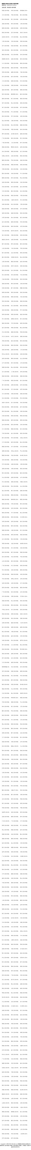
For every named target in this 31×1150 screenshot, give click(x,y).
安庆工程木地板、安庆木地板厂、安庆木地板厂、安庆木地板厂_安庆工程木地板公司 (6, 1019)
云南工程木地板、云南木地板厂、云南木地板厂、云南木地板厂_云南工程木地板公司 (6, 622)
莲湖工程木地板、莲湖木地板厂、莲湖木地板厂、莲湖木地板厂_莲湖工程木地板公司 (6, 675)
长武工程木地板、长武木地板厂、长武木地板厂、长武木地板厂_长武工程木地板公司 (15, 583)
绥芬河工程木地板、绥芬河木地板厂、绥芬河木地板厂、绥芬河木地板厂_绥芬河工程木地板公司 (15, 230)
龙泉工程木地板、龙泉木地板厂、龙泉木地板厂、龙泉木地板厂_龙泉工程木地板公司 (6, 182)
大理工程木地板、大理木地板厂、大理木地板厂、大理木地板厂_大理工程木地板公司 (24, 464)
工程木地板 (15, 1145)
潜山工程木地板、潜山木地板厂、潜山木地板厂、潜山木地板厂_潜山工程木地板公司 (24, 878)
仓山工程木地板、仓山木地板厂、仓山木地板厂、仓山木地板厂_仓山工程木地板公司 (24, 358)
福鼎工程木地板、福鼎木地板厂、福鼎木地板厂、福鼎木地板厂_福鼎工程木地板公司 (15, 72)
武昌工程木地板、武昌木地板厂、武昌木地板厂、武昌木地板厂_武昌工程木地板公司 (24, 292)
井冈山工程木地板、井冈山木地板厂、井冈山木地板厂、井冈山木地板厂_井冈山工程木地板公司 (15, 451)
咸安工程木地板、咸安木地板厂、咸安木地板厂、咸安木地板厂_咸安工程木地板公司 (15, 1080)
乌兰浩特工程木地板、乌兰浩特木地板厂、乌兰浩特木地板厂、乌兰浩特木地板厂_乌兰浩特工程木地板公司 (24, 517)
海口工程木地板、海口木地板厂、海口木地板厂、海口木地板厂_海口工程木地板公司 (6, 200)
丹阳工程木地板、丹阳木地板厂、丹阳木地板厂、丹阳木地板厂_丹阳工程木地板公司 (15, 279)
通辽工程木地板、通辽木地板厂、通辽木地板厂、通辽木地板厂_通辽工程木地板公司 (15, 191)
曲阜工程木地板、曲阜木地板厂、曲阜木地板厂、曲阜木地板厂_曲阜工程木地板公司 (6, 878)
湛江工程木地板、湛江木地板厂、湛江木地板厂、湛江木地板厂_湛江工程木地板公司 (15, 675)
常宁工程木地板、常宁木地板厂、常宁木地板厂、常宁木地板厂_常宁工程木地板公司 (15, 116)
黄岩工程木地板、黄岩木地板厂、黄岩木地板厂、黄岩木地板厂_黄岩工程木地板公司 (15, 966)
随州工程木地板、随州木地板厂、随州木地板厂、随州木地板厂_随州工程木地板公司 (24, 1050)
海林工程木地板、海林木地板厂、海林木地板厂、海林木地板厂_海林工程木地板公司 (15, 935)
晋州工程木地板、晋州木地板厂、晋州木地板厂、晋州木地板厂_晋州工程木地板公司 (15, 50)
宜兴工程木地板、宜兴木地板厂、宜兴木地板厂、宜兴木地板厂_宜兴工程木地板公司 (6, 222)
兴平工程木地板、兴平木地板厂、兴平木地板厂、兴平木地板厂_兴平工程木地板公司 (6, 873)
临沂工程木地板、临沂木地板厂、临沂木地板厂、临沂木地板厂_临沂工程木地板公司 (24, 521)
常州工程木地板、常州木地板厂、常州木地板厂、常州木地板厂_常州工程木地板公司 (15, 437)
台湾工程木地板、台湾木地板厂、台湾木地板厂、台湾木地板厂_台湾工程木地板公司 (24, 226)
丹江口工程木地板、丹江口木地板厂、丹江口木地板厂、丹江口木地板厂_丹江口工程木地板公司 (6, 336)
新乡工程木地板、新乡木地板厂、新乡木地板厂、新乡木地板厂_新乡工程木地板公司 (15, 362)
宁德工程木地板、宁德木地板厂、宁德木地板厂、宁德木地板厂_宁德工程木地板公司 (24, 195)
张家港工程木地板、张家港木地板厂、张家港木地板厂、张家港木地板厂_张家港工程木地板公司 (24, 543)
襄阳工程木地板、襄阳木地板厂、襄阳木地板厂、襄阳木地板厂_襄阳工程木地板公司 (24, 900)
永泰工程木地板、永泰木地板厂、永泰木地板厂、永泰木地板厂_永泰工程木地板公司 (6, 204)
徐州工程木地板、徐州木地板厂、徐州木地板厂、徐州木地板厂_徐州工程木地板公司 (15, 592)
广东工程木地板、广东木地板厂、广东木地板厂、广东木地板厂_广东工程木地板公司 (6, 138)
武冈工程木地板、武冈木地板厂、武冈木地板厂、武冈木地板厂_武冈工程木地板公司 (24, 609)
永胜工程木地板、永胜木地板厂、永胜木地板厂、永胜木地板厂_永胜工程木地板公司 (24, 940)
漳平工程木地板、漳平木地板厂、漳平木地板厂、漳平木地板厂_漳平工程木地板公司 (6, 671)
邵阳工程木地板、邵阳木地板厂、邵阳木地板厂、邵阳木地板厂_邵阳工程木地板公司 (24, 570)
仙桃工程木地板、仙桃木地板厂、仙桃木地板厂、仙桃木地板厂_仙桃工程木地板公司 (15, 59)
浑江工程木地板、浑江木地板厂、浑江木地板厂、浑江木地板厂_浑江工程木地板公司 (6, 979)
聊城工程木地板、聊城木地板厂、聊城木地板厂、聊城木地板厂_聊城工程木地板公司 (15, 429)
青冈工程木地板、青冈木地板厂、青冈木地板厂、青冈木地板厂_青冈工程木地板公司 (24, 367)
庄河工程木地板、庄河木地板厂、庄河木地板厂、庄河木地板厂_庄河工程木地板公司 (6, 1050)
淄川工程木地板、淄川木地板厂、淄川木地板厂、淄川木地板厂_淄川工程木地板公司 (6, 235)
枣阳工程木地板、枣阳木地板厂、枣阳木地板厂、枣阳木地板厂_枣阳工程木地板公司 (6, 759)
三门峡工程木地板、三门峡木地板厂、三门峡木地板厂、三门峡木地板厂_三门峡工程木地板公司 (15, 371)
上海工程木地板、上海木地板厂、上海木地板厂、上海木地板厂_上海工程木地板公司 (6, 900)
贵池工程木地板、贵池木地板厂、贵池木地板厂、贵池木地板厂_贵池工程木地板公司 (24, 724)
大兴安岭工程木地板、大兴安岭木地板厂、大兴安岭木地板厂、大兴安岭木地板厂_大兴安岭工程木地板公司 (15, 1006)
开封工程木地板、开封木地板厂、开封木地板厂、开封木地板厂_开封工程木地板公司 (15, 1133)
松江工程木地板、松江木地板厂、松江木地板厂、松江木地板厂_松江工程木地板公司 (6, 940)
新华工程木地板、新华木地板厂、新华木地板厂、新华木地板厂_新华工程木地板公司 (6, 719)
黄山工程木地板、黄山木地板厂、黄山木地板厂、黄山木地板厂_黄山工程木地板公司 (6, 724)
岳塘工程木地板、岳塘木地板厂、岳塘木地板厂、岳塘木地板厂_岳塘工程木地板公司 (24, 873)
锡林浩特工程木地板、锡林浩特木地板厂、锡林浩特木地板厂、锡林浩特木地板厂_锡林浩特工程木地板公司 (15, 499)
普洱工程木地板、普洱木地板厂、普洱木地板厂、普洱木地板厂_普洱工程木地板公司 (6, 314)
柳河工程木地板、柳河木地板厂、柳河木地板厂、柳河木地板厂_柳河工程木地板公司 (24, 728)
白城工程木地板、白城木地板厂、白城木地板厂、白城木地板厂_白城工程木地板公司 (15, 464)
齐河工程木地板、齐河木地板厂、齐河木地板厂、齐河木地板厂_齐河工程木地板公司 (15, 323)
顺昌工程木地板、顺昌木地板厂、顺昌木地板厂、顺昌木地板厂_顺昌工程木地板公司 (6, 512)
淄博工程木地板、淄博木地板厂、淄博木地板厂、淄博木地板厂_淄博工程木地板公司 (6, 451)
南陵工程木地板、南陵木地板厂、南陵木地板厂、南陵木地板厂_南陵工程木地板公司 (6, 147)
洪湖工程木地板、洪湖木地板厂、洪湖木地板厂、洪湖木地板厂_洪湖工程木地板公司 (15, 1023)
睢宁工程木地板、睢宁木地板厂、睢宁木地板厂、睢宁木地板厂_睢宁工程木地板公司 (15, 732)
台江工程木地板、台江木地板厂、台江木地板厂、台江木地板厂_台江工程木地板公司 (6, 539)
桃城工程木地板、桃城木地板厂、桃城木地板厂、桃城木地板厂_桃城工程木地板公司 (15, 1089)
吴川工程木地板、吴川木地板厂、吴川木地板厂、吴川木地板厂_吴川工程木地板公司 (6, 777)
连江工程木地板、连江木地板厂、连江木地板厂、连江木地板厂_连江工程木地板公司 (24, 151)
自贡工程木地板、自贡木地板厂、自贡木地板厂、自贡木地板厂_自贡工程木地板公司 (6, 358)
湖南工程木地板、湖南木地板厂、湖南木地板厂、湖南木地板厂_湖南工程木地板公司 (6, 517)
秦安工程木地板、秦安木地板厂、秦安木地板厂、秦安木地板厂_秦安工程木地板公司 (15, 226)
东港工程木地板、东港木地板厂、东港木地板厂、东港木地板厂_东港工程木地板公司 (15, 393)
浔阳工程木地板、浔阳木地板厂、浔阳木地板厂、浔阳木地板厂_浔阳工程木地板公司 (6, 1036)
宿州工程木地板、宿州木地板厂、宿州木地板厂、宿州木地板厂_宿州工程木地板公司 (15, 755)
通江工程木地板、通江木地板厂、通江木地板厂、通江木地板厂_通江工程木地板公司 (24, 217)
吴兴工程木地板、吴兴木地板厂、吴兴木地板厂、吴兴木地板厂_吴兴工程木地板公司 (24, 429)
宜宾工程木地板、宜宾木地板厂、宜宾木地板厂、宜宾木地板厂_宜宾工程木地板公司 (24, 147)
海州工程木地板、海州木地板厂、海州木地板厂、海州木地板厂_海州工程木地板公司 (24, 1072)
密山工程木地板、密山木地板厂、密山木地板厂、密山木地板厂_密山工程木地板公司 (15, 411)
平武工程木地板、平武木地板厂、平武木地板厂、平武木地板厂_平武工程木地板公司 (6, 702)
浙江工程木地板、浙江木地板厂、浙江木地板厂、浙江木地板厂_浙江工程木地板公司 (6, 794)
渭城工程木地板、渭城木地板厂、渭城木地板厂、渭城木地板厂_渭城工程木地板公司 (15, 164)
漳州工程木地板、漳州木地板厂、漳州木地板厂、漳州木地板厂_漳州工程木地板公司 (6, 345)
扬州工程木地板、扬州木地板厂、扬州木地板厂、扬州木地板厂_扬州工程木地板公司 (15, 1116)
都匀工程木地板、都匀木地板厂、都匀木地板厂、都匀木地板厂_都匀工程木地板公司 (15, 680)
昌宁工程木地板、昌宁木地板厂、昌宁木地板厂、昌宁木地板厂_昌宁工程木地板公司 (24, 979)
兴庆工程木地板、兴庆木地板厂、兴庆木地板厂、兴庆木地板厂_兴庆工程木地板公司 (6, 230)
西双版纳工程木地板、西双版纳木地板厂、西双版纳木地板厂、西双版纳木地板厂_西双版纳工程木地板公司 (24, 10)
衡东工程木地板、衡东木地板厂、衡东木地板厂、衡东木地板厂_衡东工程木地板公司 (15, 525)
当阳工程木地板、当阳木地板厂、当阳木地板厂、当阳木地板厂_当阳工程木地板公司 (24, 116)
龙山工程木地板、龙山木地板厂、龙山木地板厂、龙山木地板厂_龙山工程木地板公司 (15, 843)
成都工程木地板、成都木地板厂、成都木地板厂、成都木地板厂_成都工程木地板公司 (6, 838)
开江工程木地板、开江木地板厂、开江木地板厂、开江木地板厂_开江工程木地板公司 (6, 481)
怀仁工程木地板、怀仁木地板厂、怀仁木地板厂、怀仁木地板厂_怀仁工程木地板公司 (24, 825)
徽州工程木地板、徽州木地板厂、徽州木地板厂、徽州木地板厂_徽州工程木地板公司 (24, 473)
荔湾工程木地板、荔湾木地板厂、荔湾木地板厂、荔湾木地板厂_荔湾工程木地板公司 (6, 587)
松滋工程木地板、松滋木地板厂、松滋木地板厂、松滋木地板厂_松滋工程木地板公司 (15, 45)
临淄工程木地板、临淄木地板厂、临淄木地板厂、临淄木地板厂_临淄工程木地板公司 (6, 208)
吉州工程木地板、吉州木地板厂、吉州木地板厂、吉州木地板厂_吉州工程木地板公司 (6, 680)
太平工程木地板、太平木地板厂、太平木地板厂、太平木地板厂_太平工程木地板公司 (24, 477)
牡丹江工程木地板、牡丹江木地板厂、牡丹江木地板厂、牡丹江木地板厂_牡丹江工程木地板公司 (15, 336)
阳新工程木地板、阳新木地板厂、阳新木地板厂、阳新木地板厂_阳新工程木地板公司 (15, 314)
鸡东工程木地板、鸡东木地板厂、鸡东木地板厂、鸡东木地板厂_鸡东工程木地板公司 (15, 737)
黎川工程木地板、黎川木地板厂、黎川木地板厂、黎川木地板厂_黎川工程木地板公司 (6, 953)
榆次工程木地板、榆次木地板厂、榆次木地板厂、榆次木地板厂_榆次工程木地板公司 (15, 76)
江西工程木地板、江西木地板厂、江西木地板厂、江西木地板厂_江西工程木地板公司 (6, 772)
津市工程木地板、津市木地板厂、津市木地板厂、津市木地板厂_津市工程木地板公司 (6, 1116)
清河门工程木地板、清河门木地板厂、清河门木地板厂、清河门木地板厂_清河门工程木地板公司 (15, 266)
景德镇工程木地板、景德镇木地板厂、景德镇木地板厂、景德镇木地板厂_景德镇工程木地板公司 (15, 1111)
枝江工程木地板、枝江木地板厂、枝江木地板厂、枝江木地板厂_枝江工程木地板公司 (24, 530)
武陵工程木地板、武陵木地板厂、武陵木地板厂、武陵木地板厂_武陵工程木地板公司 (15, 459)
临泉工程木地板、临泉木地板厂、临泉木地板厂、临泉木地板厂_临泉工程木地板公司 (6, 1072)
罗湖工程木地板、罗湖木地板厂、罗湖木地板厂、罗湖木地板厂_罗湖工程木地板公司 (24, 332)
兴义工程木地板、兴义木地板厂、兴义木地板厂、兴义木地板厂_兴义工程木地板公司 (6, 63)
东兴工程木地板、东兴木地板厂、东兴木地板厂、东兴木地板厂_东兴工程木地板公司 (15, 609)
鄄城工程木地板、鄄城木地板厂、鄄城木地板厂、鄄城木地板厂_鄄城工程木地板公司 (6, 446)
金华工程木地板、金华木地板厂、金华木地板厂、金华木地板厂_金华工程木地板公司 (24, 829)
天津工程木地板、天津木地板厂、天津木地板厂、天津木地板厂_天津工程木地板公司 (15, 41)
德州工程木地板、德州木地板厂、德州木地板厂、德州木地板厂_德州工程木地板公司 (15, 1014)
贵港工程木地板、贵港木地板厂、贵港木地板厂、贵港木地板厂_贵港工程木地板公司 (24, 41)
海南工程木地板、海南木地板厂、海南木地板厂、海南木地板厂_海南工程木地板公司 (15, 627)
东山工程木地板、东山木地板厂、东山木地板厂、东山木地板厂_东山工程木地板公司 (24, 239)
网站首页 (9, 7)
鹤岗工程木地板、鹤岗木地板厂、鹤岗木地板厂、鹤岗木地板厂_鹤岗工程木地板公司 (15, 768)
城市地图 (14, 7)
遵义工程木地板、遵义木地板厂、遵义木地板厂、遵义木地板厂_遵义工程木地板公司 (15, 794)
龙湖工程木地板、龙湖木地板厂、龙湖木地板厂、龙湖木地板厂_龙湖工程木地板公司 (6, 816)
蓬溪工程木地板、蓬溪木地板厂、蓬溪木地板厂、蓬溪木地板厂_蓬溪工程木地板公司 (24, 587)
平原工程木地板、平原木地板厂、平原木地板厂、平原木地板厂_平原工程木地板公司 (6, 1098)
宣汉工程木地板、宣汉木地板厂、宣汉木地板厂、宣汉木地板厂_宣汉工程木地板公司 (15, 32)
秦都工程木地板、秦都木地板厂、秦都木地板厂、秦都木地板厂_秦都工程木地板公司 (15, 873)
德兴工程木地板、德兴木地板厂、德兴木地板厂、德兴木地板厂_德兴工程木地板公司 (6, 473)
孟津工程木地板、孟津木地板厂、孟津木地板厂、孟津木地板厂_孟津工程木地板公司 (24, 904)
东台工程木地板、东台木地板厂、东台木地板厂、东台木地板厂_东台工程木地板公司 (15, 666)
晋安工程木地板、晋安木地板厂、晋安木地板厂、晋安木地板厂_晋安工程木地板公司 (6, 966)
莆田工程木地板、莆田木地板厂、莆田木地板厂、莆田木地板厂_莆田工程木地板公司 (24, 98)
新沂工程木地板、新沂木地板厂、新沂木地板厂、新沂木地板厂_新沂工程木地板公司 (24, 913)
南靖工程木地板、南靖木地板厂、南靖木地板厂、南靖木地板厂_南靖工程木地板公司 (6, 420)
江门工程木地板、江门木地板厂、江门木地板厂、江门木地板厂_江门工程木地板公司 (6, 737)
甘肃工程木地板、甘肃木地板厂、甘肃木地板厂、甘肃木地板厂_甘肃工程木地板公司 (6, 521)
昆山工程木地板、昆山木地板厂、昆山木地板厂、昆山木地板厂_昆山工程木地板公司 (24, 1120)
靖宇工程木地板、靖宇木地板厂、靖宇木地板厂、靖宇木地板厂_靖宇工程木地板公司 (15, 957)
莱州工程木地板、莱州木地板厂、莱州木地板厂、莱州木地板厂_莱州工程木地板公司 (24, 882)
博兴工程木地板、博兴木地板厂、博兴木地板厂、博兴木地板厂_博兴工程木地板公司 (24, 891)
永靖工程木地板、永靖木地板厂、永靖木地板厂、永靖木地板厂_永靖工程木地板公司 (24, 354)
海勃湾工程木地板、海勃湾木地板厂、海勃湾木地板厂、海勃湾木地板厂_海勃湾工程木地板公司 (24, 693)
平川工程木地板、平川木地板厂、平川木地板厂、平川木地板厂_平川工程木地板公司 (24, 173)
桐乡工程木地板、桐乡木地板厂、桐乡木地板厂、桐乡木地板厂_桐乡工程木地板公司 (15, 750)
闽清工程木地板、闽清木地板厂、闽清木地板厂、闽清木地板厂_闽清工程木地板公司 (24, 1023)
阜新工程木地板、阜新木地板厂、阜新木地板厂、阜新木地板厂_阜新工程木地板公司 (24, 266)
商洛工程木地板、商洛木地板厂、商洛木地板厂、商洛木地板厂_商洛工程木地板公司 (24, 120)
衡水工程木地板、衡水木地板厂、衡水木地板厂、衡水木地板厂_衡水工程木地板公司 (6, 195)
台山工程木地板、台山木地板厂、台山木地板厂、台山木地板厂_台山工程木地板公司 (24, 486)
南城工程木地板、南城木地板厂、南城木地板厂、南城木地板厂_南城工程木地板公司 (24, 1058)
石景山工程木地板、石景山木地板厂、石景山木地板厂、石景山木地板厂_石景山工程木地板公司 (6, 155)
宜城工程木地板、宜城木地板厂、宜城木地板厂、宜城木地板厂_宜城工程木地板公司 (15, 28)
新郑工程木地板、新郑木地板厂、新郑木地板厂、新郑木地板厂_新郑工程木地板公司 (24, 561)
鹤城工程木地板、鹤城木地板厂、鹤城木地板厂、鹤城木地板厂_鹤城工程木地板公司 (24, 838)
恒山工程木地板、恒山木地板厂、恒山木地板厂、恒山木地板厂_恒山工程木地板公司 (24, 270)
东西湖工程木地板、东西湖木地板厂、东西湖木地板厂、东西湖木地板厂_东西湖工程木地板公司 (15, 257)
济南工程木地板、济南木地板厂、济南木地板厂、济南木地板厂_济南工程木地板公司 (15, 997)
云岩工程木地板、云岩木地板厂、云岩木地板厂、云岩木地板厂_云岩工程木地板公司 (15, 155)
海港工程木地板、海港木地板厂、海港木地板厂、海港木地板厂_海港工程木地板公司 (24, 1032)
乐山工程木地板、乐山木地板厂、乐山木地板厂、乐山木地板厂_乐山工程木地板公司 (15, 688)
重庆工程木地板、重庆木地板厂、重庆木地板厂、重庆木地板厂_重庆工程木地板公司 (15, 728)
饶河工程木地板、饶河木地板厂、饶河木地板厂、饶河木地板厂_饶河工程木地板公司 (24, 1125)
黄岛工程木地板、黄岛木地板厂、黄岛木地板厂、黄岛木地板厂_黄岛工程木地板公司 (15, 605)
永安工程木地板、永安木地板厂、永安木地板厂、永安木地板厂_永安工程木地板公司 (24, 402)
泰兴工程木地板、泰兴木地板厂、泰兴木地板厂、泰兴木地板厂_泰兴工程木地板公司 (6, 627)
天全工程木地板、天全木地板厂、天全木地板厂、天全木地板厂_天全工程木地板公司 (24, 909)
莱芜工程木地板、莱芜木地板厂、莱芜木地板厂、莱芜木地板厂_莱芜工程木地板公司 (24, 252)
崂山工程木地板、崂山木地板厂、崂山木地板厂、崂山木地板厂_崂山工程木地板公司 (15, 103)
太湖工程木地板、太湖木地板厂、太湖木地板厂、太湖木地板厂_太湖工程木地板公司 (24, 283)
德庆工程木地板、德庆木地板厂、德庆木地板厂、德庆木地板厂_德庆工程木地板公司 (6, 270)
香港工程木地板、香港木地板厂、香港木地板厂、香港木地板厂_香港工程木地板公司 (6, 909)
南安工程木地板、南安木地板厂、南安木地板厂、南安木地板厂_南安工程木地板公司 (15, 1103)
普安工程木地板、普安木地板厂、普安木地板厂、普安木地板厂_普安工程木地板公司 (6, 552)
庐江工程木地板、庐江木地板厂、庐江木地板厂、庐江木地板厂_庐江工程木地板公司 (15, 111)
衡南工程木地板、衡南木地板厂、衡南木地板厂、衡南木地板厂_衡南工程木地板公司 (15, 816)
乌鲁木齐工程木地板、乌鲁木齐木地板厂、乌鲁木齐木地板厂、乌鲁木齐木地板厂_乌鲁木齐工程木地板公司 (15, 790)
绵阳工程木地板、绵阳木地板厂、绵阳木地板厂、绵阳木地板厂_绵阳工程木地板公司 (24, 415)
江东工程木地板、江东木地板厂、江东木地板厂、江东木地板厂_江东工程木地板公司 (6, 191)
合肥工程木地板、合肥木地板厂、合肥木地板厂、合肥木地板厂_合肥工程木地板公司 (6, 508)
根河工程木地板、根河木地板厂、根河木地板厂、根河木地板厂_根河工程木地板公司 (6, 1129)
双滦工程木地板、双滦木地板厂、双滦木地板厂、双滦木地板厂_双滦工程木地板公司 (24, 235)
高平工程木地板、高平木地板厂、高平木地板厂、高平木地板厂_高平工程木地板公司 (24, 107)
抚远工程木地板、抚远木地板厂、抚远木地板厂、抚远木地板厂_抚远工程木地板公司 (24, 768)
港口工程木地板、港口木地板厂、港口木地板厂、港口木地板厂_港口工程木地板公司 (15, 490)
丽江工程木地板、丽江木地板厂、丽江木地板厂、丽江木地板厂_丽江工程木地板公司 (6, 847)
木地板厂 (20, 1145)
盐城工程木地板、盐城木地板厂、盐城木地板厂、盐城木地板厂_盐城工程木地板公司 (6, 948)
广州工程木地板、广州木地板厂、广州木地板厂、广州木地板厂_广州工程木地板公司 (15, 821)
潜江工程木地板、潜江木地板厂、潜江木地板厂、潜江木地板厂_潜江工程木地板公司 (24, 138)
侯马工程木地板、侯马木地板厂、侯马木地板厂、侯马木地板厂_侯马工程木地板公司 (15, 186)
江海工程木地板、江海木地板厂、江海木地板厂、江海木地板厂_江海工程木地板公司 (24, 539)
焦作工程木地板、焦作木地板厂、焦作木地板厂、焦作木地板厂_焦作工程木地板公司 (15, 953)
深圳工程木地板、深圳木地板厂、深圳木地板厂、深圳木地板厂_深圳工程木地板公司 (24, 371)
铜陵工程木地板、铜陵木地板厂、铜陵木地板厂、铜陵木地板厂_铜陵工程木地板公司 (6, 1006)
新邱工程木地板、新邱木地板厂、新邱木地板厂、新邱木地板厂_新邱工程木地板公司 (15, 517)
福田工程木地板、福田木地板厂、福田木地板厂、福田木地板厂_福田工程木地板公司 (15, 622)
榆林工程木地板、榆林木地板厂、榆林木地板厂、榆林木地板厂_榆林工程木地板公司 (6, 67)
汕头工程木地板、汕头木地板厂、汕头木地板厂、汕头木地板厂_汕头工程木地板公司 (15, 869)
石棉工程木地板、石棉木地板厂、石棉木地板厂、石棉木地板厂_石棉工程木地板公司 (24, 411)
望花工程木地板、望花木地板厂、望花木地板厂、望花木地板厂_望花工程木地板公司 (15, 763)
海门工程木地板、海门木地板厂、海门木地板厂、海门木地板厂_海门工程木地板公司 (6, 107)
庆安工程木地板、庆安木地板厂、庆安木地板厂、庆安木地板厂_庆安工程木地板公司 (6, 534)
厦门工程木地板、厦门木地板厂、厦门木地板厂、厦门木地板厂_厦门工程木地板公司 (15, 288)
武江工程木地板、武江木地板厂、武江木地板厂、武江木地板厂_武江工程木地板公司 (24, 865)
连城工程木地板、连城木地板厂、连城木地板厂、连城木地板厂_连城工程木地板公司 (24, 160)
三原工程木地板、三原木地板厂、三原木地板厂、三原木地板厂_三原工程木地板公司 (6, 41)
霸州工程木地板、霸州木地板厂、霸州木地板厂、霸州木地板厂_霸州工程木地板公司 (6, 710)
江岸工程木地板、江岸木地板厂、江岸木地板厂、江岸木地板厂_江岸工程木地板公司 (24, 719)
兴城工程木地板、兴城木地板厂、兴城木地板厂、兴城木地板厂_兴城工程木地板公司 (15, 530)
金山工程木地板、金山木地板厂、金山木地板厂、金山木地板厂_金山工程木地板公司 (24, 1054)
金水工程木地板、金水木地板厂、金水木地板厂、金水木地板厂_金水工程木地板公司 (24, 186)
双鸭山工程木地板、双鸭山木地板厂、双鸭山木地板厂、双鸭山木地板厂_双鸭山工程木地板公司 (15, 578)
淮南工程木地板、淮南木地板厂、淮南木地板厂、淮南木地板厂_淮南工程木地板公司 (15, 481)
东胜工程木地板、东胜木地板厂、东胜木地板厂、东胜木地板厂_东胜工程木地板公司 (15, 587)
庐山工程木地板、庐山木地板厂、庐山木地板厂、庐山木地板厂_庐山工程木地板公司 (6, 957)
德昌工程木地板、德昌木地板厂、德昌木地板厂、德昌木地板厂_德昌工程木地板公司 (15, 195)
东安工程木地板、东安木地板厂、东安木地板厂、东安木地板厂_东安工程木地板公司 (6, 186)
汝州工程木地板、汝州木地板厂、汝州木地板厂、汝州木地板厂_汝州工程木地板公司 (6, 266)
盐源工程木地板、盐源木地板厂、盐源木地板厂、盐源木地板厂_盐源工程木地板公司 (15, 477)
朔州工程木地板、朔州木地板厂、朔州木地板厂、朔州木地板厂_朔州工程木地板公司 (15, 283)
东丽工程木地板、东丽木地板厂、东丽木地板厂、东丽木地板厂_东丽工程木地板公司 (15, 85)
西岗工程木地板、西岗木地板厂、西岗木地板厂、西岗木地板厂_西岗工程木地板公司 (15, 724)
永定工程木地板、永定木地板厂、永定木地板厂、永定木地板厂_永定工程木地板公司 (6, 984)
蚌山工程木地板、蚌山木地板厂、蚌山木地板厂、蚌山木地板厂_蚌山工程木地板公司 (15, 992)
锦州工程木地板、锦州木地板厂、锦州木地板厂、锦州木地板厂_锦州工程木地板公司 (24, 340)
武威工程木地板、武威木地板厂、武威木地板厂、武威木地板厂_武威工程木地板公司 (6, 741)
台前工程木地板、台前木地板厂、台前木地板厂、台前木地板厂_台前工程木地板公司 (6, 583)
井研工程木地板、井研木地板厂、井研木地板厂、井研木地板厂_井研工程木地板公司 (15, 10)
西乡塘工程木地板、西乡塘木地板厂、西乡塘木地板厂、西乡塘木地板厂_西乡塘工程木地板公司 (24, 684)
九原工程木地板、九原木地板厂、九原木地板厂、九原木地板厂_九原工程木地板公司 (6, 261)
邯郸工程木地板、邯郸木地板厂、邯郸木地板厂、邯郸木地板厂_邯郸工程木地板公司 (24, 966)
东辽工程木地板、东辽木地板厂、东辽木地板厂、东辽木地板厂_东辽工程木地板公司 (6, 398)
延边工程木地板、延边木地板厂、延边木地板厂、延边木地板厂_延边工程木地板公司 (6, 860)
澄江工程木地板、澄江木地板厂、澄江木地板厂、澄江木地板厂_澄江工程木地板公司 (24, 1010)
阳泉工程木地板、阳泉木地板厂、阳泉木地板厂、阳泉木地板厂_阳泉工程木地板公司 (6, 636)
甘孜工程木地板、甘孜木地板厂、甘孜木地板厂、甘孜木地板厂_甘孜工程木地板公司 (15, 1045)
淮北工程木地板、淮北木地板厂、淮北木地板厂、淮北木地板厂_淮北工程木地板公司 (6, 1014)
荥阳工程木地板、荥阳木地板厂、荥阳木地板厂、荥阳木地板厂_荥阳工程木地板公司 (6, 1107)
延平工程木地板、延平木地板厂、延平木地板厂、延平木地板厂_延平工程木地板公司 (6, 1120)
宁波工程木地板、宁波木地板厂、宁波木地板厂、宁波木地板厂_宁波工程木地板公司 (6, 882)
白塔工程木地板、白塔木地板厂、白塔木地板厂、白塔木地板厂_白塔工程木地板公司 (24, 19)
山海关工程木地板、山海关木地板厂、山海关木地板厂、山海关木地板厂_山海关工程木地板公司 (6, 1103)
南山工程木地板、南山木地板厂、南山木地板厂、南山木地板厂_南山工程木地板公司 (15, 865)
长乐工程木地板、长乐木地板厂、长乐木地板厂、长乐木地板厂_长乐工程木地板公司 (6, 728)
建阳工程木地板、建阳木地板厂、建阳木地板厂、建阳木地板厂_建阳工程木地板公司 (6, 160)
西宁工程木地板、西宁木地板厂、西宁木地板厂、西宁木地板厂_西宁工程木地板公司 (24, 142)
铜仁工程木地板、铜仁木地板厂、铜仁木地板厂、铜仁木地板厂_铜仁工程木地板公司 (15, 19)
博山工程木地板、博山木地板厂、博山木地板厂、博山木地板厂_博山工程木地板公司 (15, 984)
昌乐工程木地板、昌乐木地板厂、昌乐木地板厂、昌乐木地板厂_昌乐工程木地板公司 (6, 697)
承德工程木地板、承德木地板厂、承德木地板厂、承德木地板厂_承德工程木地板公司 (15, 614)
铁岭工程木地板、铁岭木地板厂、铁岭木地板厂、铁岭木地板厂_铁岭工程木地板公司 (24, 688)
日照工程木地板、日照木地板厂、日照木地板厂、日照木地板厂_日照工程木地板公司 (6, 296)
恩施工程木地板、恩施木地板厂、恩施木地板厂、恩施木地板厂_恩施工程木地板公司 (15, 702)
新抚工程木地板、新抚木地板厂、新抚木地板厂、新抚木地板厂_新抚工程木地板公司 (6, 32)
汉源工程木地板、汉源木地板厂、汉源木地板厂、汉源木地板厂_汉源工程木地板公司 (24, 851)
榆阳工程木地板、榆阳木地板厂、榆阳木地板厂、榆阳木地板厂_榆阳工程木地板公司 (15, 222)
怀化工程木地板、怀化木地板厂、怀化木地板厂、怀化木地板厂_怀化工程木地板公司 (15, 710)
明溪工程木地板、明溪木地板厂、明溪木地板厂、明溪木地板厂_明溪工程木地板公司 (24, 1080)
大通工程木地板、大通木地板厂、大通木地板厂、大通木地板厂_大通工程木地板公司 (24, 1019)
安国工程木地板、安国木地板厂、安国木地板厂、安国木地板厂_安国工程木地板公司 (24, 393)
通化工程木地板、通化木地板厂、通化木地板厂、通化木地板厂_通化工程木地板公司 (24, 653)
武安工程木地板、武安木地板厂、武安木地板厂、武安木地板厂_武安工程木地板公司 (6, 649)
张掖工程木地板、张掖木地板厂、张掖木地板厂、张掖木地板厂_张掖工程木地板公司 (6, 970)
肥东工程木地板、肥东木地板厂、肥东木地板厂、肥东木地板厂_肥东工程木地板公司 (6, 173)
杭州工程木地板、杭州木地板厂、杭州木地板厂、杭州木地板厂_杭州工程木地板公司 (6, 746)
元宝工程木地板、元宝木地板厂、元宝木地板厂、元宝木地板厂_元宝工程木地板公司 (15, 543)
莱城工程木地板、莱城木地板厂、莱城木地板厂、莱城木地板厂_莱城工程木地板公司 (24, 301)
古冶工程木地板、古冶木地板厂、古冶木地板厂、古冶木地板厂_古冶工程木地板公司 (15, 1001)
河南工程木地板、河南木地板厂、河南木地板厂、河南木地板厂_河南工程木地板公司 (15, 596)
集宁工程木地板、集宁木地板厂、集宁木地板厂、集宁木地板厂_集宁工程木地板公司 (6, 244)
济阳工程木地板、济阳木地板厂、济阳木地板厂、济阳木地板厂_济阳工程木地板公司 (6, 340)
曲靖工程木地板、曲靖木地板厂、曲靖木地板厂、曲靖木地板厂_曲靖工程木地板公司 (24, 133)
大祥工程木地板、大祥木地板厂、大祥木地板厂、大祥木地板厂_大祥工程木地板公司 (24, 843)
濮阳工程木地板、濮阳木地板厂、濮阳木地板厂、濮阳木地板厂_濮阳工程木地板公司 (15, 838)
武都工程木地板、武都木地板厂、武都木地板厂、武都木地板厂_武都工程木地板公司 (6, 834)
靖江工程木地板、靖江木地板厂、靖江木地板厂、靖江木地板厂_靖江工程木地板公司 (6, 913)
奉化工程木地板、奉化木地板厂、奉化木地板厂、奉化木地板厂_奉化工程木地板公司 (15, 618)
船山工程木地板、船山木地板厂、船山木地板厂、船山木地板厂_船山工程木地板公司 (6, 926)
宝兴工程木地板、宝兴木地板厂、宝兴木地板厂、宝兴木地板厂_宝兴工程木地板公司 (6, 327)
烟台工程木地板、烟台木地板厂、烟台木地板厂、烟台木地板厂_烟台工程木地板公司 (24, 759)
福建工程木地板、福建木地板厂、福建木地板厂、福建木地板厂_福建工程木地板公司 (6, 1063)
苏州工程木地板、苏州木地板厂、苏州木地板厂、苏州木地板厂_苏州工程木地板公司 (24, 398)
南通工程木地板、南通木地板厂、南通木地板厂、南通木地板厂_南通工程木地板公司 (6, 367)
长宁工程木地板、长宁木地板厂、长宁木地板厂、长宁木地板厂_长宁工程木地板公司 (24, 583)
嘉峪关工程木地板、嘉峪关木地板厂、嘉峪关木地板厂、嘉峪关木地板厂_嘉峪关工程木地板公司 (6, 1094)
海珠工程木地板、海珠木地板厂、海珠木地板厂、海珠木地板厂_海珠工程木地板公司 (24, 710)
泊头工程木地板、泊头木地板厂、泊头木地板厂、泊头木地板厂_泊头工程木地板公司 (15, 658)
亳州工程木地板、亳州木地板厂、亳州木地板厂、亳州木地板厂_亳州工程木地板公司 (15, 777)
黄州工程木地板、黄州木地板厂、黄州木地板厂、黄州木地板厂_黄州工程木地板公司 (24, 503)
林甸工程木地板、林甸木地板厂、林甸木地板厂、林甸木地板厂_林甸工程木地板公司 (6, 614)
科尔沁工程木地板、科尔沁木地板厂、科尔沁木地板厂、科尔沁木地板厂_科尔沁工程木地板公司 (6, 1054)
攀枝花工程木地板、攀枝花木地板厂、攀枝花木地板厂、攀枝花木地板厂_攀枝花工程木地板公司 (15, 147)
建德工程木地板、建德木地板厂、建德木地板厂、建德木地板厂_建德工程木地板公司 (6, 904)
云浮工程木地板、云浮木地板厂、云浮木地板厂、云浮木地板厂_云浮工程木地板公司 (24, 741)
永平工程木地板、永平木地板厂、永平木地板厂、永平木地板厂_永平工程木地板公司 (24, 208)
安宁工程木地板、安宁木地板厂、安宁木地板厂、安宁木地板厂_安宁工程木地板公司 (6, 45)
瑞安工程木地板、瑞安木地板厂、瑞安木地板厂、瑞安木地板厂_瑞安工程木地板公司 (15, 345)
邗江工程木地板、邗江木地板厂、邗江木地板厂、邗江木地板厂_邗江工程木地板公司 (6, 570)
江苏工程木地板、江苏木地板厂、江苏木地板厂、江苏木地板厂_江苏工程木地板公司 (24, 706)
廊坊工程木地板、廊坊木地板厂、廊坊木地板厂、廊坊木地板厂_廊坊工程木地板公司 (15, 1107)
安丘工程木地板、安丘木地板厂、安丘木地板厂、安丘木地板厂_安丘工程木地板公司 (24, 191)
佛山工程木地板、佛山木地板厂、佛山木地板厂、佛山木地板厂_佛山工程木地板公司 (6, 1028)
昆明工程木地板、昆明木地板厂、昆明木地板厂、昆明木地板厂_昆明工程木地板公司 (24, 1041)
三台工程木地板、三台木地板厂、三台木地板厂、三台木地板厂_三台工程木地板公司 (15, 142)
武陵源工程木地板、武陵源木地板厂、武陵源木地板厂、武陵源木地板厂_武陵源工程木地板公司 (6, 59)
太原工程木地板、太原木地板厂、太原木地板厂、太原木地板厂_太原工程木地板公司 (24, 1103)
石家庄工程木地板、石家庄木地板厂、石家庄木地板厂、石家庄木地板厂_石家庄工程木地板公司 (6, 1067)
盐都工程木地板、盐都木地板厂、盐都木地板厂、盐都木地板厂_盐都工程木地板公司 (24, 490)
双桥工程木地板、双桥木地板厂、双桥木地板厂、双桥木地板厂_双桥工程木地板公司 (6, 755)
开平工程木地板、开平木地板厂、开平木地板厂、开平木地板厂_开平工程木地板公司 (6, 464)
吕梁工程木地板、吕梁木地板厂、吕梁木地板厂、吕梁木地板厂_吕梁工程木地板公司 (15, 878)
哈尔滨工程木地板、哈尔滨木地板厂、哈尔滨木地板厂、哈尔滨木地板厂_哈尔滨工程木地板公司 (6, 997)
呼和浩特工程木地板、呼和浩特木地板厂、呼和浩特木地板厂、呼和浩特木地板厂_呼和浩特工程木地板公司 (15, 697)
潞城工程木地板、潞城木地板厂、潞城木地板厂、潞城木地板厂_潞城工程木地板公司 (15, 332)
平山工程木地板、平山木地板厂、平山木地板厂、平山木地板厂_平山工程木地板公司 (24, 702)
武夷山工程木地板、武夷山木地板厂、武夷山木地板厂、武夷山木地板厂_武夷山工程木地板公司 (24, 931)
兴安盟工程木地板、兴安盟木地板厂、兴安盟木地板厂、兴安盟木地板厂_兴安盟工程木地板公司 (24, 856)
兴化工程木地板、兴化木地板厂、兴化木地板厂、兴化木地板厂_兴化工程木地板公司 (6, 693)
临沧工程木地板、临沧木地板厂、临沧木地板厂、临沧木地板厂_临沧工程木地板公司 (24, 525)
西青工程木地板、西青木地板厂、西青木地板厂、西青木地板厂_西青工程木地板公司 (15, 407)
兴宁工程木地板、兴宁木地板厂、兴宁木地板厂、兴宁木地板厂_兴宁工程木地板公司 (24, 821)
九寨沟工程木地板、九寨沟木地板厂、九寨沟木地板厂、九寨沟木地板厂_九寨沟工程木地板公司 (15, 940)
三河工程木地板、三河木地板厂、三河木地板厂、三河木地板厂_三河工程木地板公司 (24, 349)
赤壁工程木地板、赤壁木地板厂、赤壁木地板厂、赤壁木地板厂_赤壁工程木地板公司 (6, 785)
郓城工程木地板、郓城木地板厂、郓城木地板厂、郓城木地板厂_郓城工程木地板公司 (24, 552)
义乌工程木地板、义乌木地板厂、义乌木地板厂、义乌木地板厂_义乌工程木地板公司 (6, 81)
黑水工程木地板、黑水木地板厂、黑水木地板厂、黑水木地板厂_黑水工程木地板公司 (15, 217)
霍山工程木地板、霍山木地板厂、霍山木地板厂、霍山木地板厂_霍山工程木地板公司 (24, 834)
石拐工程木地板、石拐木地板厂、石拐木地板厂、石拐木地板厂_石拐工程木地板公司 (15, 860)
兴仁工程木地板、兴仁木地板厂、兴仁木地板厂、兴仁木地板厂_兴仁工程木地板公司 (6, 429)
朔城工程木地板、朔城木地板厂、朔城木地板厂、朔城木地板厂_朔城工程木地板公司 (6, 1023)
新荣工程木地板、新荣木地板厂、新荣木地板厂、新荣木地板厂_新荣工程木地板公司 (15, 415)
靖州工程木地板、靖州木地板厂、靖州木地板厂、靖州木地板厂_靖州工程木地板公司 (24, 59)
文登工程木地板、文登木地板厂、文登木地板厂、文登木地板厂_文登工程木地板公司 (6, 305)
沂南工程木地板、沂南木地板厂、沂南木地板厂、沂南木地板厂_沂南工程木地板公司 (15, 468)
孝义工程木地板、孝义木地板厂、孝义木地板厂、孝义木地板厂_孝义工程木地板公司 (6, 318)
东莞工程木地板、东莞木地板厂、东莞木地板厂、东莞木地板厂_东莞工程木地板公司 (6, 288)
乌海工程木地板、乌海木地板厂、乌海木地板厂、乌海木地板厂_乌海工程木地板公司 (24, 76)
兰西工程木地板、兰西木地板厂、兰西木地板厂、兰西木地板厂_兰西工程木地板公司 (15, 1076)
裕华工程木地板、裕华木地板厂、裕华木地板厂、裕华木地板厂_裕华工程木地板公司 (15, 970)
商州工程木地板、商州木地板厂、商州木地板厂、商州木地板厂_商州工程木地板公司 (15, 913)
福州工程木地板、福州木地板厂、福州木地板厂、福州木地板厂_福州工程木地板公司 (24, 658)
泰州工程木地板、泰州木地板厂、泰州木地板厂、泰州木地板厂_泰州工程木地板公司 (15, 561)
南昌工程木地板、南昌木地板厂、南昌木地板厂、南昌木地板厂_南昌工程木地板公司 (6, 887)
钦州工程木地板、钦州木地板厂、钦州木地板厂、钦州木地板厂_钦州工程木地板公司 (6, 1041)
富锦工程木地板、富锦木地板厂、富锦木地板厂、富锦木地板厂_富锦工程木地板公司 (24, 671)
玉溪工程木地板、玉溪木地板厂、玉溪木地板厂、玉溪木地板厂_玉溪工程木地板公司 (24, 547)
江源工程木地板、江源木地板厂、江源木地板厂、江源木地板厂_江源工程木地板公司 (24, 23)
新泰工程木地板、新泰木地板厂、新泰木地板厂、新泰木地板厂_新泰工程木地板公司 (6, 1133)
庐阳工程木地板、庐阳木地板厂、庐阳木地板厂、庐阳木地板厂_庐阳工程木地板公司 (24, 785)
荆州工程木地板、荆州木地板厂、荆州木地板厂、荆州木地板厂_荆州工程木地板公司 (15, 23)
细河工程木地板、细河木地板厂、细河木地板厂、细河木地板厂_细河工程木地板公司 (6, 684)
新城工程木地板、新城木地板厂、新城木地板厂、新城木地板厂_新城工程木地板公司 (15, 807)
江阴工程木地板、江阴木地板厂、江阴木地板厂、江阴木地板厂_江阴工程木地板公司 (24, 781)
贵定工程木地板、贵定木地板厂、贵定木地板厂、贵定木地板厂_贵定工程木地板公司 (6, 301)
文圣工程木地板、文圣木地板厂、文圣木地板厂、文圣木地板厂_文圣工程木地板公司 (6, 781)
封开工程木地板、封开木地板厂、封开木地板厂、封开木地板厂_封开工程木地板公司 (24, 385)
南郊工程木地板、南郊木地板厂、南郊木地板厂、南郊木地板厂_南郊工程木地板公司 (15, 208)
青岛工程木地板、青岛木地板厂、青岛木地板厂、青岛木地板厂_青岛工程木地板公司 (6, 111)
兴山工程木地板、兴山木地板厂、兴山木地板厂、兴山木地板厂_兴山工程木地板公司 (6, 1001)
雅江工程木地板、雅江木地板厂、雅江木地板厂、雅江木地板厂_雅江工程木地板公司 (24, 14)
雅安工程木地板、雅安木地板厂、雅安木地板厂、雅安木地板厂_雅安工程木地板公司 (15, 1041)
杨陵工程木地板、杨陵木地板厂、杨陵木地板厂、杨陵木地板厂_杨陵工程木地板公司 (6, 499)
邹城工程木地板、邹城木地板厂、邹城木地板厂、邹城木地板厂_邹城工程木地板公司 (6, 865)
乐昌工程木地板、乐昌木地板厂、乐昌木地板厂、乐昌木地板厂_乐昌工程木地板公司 (24, 182)
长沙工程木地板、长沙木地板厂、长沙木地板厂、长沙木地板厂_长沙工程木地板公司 (6, 1076)
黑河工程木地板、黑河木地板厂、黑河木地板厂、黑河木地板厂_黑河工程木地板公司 (6, 975)
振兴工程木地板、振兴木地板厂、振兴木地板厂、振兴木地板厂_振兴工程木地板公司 (6, 437)
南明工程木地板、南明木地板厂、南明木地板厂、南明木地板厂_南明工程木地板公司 (24, 420)
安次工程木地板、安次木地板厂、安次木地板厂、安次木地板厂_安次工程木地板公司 (24, 666)
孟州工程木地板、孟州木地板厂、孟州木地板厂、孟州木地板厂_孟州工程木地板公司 (6, 424)
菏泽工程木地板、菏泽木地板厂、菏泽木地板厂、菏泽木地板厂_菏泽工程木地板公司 (24, 790)
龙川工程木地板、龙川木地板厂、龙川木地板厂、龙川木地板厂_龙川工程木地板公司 (24, 1001)
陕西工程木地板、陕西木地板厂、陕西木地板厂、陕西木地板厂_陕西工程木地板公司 (6, 503)
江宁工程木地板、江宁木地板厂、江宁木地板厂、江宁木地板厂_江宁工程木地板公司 (6, 442)
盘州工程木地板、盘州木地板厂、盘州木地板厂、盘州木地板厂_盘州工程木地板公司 (24, 1063)
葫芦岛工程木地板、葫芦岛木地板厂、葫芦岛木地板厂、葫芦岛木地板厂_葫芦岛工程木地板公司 (24, 640)
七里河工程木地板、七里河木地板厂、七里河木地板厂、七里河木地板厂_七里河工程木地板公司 (15, 200)
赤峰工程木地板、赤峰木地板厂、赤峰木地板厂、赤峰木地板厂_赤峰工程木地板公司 (6, 732)
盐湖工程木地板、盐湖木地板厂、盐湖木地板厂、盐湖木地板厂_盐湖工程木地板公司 (15, 349)
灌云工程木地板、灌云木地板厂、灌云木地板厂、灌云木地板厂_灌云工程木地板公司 (15, 1125)
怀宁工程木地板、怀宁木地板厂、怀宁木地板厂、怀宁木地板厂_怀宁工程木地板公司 (24, 310)
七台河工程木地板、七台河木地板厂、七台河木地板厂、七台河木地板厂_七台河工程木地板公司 (24, 622)
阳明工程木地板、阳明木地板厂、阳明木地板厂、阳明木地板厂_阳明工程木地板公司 (6, 292)
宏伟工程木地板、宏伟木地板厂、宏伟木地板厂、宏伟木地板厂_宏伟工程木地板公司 (15, 521)
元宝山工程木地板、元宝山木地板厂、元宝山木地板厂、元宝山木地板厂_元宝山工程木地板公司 (15, 1067)
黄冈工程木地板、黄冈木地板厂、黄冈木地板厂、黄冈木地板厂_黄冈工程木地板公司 (24, 847)
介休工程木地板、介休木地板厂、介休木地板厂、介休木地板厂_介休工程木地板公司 (15, 248)
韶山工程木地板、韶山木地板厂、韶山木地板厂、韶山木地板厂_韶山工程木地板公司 (24, 442)
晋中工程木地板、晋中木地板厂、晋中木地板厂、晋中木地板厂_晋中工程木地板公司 (24, 605)
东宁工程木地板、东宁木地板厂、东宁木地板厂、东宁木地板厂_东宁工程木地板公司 (15, 446)
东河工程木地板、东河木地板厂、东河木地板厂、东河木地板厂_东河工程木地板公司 (24, 446)
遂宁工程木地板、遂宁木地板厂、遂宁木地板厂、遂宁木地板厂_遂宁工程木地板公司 (24, 962)
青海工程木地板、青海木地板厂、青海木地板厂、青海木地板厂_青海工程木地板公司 (24, 944)
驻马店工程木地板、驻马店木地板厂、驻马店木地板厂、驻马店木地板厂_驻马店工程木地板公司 (15, 918)
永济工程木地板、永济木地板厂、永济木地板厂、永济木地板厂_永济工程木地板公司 (24, 50)
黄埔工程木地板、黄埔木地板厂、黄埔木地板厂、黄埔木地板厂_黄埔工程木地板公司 (6, 1111)
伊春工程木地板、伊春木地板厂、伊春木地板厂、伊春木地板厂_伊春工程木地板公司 (15, 327)
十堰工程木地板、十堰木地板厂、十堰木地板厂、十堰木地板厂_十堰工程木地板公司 (24, 495)
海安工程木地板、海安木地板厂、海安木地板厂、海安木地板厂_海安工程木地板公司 (15, 825)
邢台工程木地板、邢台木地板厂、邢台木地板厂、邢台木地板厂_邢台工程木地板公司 (24, 1076)
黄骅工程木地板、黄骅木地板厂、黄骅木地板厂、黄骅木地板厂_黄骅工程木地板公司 (15, 358)
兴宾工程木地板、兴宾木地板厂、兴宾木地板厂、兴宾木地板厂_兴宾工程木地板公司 (6, 217)
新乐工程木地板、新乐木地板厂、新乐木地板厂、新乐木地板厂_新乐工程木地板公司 (15, 785)
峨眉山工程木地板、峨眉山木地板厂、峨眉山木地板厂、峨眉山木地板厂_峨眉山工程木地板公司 (15, 746)
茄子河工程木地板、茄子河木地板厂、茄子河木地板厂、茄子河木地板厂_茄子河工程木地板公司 (15, 979)
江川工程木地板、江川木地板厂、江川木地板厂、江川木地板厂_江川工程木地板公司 (6, 1125)
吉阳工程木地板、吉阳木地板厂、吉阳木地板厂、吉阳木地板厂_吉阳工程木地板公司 (6, 226)
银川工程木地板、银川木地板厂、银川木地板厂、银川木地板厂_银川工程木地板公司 (6, 252)
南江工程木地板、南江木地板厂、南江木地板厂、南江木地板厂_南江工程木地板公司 (6, 803)
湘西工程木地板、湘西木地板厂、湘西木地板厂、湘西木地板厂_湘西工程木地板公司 (24, 89)
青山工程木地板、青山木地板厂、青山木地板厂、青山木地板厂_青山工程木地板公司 (6, 829)
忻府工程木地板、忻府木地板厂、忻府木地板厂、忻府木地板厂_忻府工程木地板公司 (15, 107)
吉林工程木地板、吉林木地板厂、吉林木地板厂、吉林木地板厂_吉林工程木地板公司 (15, 812)
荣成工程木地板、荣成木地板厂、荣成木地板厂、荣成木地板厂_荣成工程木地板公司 (24, 534)
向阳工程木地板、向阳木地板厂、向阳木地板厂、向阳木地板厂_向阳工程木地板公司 (15, 684)
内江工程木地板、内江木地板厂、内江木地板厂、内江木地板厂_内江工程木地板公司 (15, 565)
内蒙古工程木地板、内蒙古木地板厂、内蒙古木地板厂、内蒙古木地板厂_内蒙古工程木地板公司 (24, 481)
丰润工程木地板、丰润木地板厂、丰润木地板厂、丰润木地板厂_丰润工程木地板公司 (15, 1063)
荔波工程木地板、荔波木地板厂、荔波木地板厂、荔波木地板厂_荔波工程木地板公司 (6, 376)
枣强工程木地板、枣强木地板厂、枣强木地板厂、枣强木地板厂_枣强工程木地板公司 (6, 992)
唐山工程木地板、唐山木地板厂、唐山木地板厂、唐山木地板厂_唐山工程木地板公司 (24, 644)
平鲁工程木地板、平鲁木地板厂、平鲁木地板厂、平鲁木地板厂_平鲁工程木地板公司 (24, 807)
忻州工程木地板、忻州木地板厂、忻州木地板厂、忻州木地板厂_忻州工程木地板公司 (24, 81)
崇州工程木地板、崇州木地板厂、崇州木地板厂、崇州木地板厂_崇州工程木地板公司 (15, 274)
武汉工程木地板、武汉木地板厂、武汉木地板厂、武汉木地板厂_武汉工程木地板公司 (6, 556)
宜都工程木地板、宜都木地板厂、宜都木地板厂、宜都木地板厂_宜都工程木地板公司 (24, 984)
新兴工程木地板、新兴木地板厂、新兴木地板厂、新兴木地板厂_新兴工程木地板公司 (6, 962)
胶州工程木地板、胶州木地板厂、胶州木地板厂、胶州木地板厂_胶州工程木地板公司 (6, 19)
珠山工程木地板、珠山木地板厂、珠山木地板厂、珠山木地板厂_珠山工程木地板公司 (15, 693)
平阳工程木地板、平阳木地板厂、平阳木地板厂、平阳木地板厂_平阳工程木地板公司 (24, 248)
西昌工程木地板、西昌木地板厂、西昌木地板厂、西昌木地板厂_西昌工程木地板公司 (24, 997)
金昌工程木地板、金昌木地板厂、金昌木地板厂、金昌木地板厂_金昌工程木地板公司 (6, 89)
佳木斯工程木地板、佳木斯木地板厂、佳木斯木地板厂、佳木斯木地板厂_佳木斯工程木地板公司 (24, 455)
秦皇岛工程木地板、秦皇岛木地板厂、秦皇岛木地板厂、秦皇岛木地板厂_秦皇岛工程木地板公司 (6, 239)
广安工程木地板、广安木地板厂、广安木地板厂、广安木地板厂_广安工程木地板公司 (6, 565)
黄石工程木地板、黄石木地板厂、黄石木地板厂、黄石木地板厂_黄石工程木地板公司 (24, 970)
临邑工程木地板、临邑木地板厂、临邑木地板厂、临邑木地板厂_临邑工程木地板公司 (24, 314)
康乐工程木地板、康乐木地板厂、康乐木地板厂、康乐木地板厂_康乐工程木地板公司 (6, 1085)
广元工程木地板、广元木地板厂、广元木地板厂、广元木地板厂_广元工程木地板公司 (6, 1058)
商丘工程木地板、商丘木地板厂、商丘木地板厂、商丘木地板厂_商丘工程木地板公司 (15, 204)
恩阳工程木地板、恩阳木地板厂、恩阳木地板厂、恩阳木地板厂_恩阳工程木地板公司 (24, 103)
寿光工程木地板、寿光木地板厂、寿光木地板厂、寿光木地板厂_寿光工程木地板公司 (15, 649)
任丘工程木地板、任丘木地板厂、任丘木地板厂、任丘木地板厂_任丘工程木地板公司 (15, 54)
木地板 (10, 1145)
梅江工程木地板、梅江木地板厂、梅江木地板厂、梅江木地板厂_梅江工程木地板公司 (6, 389)
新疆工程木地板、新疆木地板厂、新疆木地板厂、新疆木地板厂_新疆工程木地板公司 (15, 847)
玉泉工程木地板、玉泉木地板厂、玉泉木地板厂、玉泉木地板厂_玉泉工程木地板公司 (15, 570)
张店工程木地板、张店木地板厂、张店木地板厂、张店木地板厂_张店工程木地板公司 (15, 887)
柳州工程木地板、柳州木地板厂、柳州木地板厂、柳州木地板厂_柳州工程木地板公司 (15, 895)
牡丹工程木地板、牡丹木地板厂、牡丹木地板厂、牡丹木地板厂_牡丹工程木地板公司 (15, 803)
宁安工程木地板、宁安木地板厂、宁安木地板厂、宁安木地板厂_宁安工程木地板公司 (6, 433)
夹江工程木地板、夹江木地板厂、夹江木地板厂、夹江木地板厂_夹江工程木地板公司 (6, 274)
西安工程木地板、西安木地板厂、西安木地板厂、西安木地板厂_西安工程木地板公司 (6, 547)
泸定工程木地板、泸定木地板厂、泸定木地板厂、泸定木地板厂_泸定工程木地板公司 (24, 296)
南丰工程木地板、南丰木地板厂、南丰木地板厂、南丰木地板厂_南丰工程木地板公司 (6, 94)
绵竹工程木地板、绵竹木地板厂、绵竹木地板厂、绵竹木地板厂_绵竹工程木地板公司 (15, 244)
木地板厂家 (25, 1145)
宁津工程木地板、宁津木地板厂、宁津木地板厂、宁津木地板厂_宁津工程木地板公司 (6, 129)
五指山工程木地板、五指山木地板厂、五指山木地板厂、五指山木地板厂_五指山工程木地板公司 (24, 437)
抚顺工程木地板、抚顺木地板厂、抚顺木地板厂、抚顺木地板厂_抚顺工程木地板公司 (15, 81)
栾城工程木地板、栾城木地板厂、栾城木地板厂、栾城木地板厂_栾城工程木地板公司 (6, 600)
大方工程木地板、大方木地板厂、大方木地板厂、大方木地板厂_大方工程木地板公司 (6, 14)
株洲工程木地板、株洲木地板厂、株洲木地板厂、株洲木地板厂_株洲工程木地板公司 (6, 1080)
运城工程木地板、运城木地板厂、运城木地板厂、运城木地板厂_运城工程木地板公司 (6, 1010)
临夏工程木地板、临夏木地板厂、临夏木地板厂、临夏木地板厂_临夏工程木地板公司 (24, 1094)
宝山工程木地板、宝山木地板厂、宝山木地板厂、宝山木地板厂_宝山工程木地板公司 (6, 490)
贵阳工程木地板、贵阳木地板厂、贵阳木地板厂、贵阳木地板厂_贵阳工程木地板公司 (24, 715)
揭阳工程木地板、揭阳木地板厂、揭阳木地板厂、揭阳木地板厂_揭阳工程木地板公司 (15, 495)
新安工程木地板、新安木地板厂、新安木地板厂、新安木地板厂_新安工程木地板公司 (24, 213)
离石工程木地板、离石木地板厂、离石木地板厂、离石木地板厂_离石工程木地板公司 (15, 138)
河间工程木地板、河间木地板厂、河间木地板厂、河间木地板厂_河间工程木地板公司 (24, 85)
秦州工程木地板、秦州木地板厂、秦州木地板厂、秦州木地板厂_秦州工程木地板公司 (15, 1028)
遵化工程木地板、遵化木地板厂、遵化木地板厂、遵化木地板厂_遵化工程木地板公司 (15, 1120)
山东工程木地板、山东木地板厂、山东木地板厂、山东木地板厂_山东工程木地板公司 (6, 561)
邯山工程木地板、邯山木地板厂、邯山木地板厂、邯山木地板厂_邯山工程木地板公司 (6, 631)
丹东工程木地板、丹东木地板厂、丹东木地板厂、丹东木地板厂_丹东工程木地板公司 (24, 675)
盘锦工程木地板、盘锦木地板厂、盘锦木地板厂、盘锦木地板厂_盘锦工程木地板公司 (24, 627)
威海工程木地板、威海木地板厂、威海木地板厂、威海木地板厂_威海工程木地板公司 (6, 525)
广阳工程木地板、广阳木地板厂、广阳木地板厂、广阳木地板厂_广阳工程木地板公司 (15, 975)
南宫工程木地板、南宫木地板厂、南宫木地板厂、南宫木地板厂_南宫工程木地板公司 (15, 292)
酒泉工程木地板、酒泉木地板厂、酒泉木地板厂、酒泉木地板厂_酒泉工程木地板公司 (15, 882)
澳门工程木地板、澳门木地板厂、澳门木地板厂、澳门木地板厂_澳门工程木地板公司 (6, 385)
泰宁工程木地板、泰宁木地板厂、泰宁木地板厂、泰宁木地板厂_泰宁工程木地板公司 (24, 763)
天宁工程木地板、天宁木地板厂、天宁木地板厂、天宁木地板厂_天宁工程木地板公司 (15, 512)
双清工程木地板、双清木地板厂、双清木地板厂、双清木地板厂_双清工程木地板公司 (15, 376)
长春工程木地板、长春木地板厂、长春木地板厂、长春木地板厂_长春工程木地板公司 (15, 741)
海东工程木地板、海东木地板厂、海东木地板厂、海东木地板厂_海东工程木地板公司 (6, 50)
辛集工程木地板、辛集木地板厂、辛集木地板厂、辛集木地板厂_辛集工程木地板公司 (24, 67)
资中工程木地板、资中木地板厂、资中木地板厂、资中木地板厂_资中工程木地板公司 (6, 931)
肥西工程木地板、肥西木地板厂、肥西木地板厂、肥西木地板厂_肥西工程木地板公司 (6, 177)
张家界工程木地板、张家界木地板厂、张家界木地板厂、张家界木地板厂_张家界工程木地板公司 (6, 812)
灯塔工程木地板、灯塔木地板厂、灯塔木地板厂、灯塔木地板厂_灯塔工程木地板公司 (15, 503)
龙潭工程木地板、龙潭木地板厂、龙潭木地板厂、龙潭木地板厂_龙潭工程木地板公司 (15, 385)
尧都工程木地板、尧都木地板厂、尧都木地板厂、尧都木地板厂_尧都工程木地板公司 (24, 618)
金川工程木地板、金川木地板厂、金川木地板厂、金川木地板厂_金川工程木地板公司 (15, 1050)
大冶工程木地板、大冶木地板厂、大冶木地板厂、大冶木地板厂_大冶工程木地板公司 (15, 904)
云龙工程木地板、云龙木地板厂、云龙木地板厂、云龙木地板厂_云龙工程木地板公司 (24, 732)
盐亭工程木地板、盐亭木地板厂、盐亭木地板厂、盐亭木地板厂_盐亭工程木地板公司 (6, 851)
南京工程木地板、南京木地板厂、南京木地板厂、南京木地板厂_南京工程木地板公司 (6, 411)
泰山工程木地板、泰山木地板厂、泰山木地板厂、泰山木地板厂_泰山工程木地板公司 (24, 512)
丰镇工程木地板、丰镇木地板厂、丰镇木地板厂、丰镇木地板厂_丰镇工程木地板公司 (15, 235)
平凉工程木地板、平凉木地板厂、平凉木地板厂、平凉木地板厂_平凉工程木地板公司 (6, 578)
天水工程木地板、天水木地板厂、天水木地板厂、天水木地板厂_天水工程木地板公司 (6, 332)
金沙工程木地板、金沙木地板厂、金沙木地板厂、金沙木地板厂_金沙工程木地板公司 (15, 433)
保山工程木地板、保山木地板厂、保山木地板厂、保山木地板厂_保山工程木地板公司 (15, 125)
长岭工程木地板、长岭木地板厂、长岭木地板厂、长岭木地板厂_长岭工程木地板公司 (6, 459)
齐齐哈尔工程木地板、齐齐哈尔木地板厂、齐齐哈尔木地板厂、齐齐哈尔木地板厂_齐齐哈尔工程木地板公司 (24, 596)
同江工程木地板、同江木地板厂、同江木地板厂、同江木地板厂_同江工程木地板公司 (6, 935)
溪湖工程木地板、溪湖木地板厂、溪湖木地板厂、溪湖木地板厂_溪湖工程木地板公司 (6, 283)
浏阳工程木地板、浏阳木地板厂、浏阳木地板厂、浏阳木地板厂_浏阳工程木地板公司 (15, 301)
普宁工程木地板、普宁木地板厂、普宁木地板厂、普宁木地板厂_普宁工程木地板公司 (6, 658)
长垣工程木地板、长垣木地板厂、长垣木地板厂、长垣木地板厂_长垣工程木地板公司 (24, 636)
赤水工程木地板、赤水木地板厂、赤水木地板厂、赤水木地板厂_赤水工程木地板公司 (6, 151)
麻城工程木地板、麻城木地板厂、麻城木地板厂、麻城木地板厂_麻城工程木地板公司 (24, 992)
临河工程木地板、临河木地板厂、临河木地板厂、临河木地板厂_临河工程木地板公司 (15, 442)
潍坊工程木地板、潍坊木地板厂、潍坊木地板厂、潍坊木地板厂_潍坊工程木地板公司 (24, 279)
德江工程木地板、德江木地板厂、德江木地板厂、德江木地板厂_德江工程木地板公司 (24, 1098)
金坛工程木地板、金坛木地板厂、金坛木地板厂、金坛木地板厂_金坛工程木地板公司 (24, 1014)
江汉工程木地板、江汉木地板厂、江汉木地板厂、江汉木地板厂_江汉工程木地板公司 (6, 662)
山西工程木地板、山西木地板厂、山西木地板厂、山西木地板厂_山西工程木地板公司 (15, 1098)
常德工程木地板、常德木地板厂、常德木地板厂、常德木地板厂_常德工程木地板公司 (6, 543)
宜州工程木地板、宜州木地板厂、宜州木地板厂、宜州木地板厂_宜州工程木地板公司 (6, 843)
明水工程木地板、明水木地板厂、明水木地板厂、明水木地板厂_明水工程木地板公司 (15, 486)
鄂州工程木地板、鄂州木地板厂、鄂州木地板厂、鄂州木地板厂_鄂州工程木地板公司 (6, 750)
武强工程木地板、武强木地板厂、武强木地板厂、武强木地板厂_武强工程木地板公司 (15, 310)
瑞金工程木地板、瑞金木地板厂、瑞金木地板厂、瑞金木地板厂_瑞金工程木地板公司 (6, 688)
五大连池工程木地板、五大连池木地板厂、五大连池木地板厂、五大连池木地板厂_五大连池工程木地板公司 (24, 948)
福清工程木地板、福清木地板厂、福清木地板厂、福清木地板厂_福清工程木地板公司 (15, 662)
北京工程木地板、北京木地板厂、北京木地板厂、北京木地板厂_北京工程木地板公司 (24, 592)
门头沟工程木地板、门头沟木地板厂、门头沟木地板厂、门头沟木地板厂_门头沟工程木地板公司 (6, 821)
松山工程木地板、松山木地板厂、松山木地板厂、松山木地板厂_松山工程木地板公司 (15, 600)
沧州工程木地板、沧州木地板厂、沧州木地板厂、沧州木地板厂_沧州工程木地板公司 (15, 856)
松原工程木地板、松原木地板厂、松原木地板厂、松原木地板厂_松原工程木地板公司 (6, 164)
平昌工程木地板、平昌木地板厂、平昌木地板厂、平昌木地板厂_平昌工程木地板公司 (24, 556)
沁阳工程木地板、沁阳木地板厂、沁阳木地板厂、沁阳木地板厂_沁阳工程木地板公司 (15, 922)
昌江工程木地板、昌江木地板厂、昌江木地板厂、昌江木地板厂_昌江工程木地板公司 (15, 305)
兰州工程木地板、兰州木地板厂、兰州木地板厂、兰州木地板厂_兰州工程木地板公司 (6, 922)
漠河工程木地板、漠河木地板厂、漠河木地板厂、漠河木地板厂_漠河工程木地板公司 (24, 812)
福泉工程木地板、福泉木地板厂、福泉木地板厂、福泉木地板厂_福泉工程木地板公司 (24, 988)
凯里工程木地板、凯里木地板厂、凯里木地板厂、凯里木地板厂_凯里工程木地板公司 (15, 671)
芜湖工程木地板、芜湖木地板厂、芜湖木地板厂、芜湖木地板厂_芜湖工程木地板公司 (15, 63)
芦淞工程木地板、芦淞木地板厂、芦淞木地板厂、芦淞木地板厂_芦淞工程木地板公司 (15, 160)
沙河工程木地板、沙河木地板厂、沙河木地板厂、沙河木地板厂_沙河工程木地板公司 (24, 362)
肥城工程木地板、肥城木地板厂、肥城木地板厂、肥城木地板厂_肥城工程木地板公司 (6, 455)
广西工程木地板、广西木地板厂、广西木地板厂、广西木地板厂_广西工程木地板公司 (6, 142)
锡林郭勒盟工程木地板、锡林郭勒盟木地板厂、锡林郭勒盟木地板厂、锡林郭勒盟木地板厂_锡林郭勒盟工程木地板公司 (6, 666)
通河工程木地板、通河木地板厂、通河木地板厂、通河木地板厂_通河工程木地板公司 (15, 420)
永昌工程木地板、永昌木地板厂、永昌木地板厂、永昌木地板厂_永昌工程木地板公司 (15, 834)
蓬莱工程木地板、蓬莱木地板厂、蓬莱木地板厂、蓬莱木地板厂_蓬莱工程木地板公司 (24, 755)
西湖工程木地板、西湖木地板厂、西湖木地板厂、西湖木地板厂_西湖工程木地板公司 (15, 574)
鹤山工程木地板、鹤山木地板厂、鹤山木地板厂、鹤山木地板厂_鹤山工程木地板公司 (15, 367)
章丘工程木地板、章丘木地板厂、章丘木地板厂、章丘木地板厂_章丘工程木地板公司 (15, 539)
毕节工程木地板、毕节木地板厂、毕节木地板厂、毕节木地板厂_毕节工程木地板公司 (6, 1138)
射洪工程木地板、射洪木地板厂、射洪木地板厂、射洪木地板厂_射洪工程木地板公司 (15, 473)
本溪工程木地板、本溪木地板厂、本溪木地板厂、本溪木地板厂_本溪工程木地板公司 (24, 574)
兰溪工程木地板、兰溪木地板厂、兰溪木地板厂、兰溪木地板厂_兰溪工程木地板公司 (15, 1010)
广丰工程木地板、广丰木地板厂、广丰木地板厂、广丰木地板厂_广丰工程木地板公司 (6, 380)
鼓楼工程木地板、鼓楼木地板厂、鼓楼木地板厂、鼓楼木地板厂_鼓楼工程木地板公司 (24, 125)
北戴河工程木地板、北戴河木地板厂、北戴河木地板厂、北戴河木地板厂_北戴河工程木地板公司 (24, 1045)
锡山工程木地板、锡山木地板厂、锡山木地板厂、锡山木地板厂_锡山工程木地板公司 (24, 257)
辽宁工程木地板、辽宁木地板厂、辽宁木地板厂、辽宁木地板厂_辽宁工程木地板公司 (6, 362)
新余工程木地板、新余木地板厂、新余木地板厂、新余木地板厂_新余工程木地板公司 (24, 1028)
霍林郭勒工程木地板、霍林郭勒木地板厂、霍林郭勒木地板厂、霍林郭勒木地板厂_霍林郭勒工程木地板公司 (15, 94)
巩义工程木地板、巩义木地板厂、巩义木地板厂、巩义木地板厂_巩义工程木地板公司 (15, 719)
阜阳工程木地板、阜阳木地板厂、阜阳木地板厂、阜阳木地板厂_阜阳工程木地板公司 (24, 1085)
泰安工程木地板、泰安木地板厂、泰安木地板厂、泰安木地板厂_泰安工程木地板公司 (24, 953)
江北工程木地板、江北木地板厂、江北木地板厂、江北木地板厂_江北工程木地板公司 (6, 895)
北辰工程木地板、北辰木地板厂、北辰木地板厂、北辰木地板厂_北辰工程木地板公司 (15, 239)
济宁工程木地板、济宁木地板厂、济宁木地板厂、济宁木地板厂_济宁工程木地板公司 (15, 389)
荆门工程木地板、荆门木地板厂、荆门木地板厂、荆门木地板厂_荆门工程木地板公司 (15, 98)
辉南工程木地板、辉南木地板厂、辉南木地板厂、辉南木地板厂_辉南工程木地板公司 (15, 296)
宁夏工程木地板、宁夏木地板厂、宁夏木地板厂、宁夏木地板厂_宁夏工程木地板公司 (24, 72)
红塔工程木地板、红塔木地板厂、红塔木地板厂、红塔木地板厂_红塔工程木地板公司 (6, 768)
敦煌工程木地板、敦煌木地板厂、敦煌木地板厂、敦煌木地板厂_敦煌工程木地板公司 (24, 895)
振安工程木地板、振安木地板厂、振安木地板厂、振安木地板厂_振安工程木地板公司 (24, 305)
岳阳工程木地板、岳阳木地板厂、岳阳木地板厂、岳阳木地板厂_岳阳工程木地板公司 (24, 565)
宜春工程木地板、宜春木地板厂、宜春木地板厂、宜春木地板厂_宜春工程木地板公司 (15, 653)
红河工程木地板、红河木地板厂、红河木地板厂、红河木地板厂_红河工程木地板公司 (15, 398)
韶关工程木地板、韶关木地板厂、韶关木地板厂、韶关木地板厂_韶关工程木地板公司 (15, 424)
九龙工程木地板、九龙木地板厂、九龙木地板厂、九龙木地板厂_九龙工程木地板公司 (6, 918)
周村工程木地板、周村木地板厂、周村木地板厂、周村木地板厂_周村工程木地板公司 (15, 799)
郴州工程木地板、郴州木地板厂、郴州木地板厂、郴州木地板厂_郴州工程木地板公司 (24, 508)
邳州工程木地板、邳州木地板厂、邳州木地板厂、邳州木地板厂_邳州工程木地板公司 (6, 1032)
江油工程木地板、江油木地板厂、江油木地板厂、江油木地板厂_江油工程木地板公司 (6, 279)
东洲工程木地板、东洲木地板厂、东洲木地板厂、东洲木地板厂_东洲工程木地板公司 (24, 459)
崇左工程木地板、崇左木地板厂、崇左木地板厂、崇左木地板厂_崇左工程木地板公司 (6, 125)
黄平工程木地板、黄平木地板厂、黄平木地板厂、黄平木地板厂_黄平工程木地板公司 (6, 133)
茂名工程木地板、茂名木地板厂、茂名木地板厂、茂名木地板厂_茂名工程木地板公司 (24, 600)
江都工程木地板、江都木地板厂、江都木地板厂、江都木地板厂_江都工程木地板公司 (15, 120)
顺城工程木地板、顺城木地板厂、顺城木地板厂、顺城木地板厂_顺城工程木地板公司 (24, 697)
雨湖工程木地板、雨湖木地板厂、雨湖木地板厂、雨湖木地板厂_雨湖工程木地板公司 (24, 750)
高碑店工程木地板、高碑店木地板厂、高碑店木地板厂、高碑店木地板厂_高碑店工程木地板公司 (15, 318)
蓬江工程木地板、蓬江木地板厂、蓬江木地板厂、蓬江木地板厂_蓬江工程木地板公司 (24, 45)
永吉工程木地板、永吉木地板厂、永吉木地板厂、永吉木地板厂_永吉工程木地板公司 (15, 926)
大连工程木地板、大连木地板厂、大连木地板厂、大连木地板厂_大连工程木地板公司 (15, 988)
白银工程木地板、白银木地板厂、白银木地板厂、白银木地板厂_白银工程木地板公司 (6, 486)
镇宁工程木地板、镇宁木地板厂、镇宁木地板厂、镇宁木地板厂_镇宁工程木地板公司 (15, 552)
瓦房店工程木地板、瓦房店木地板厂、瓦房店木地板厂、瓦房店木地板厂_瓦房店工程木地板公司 (6, 37)
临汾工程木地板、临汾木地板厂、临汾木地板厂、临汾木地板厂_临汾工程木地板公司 (15, 340)
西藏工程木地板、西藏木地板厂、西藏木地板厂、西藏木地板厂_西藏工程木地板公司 (24, 288)
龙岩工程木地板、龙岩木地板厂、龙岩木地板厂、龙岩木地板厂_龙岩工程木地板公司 (6, 891)
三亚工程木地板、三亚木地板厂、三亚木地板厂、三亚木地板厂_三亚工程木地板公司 (6, 605)
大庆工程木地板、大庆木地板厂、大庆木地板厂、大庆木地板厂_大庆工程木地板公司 (24, 772)
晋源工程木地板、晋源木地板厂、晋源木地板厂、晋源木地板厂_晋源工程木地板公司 (15, 151)
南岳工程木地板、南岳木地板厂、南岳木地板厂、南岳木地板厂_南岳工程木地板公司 (24, 468)
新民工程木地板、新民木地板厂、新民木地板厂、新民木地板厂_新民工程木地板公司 (24, 155)
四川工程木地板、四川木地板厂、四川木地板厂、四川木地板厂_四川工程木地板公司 (15, 781)
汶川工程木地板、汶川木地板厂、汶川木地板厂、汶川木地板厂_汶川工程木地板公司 (6, 371)
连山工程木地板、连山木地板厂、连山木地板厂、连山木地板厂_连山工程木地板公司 (6, 120)
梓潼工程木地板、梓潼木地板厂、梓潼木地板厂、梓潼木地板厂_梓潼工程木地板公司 (24, 799)
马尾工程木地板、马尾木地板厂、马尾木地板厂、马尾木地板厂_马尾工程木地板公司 (15, 948)
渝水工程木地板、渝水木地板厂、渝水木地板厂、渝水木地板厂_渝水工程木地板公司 (6, 495)
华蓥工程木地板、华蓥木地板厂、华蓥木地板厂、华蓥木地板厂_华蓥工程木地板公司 (15, 129)
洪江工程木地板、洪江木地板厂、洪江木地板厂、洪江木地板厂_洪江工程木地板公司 (24, 200)
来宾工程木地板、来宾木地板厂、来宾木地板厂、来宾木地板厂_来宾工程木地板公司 (15, 534)
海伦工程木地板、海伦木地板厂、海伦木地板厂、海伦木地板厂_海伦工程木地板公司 (15, 772)
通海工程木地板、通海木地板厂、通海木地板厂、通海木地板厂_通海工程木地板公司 (15, 1129)
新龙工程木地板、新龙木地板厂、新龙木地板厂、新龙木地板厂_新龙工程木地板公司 (6, 407)
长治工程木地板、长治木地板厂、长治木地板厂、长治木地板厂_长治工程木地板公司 (15, 1058)
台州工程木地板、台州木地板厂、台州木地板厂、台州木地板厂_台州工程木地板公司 (6, 799)
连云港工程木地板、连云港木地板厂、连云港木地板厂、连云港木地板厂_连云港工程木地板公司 (24, 1089)
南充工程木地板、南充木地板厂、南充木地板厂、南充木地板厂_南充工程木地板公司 (24, 662)
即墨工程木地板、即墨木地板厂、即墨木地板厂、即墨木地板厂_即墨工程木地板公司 (15, 829)
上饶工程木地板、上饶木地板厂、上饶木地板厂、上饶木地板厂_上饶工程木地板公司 (24, 1129)
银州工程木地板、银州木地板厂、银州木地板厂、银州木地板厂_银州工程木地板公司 (6, 869)
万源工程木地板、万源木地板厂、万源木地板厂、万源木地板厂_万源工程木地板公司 (6, 169)
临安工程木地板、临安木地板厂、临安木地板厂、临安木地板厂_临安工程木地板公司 (24, 887)
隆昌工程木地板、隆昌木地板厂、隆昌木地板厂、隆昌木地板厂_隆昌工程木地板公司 (15, 67)
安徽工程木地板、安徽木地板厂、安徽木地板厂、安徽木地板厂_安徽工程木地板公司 (6, 1089)
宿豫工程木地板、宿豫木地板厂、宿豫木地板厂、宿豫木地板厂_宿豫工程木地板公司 (24, 336)
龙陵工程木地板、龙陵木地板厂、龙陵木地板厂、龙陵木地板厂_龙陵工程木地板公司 (6, 23)
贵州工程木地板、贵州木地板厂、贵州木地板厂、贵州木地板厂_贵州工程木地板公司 (15, 640)
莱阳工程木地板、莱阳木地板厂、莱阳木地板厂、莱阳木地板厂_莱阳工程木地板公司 (15, 182)
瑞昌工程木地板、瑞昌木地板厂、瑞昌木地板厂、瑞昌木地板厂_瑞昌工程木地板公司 (6, 323)
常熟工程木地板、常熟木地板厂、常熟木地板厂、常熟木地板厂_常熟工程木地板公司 (6, 72)
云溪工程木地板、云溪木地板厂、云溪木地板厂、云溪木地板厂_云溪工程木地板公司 (15, 1036)
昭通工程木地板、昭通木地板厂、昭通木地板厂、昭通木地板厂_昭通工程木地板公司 (6, 10)
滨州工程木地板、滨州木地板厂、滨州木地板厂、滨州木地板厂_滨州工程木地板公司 (24, 54)
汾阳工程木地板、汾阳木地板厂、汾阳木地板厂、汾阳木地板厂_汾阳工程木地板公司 (15, 1054)
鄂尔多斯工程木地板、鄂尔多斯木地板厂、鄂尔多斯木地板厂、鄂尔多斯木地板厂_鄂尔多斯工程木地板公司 (24, 649)
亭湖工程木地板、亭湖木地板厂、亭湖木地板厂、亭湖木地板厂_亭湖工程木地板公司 (6, 807)
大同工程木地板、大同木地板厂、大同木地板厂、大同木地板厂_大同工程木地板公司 (15, 891)
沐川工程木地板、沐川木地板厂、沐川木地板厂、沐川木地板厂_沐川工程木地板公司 (24, 111)
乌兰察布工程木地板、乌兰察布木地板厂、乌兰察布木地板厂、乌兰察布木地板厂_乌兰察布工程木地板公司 (24, 1006)
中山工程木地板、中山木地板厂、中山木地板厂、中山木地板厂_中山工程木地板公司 (6, 477)
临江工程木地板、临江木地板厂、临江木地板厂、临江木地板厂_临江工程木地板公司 (24, 1111)
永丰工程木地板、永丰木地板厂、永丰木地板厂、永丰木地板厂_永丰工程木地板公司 (6, 596)
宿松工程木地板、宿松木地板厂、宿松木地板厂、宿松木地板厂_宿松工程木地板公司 (24, 433)
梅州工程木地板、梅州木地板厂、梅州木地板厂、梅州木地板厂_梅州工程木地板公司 (15, 962)
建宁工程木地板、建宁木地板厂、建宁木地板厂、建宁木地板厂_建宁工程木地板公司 (24, 1067)
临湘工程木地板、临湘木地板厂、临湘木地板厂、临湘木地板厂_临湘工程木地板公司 (15, 213)
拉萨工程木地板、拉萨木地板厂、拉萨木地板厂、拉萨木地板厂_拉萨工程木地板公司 (24, 389)
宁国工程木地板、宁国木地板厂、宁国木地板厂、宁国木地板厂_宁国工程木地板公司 (15, 1072)
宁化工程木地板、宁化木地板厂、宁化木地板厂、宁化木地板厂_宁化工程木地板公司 (24, 274)
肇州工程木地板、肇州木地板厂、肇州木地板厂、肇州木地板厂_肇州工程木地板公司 (24, 244)
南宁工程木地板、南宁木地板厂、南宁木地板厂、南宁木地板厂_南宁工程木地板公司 (6, 644)
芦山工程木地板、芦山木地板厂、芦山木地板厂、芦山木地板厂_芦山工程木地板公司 (24, 451)
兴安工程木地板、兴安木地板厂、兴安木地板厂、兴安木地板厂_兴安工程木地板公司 (24, 918)
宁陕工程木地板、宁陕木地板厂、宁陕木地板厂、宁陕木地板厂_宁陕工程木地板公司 (24, 1036)
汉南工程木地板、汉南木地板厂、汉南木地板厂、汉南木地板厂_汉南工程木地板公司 (24, 794)
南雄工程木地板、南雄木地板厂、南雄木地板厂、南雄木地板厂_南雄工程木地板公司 (6, 1045)
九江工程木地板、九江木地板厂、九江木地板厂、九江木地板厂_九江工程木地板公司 (15, 644)
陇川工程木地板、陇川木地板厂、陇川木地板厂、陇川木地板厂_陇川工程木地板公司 (24, 737)
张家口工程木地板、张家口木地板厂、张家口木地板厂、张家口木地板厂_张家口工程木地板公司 (24, 614)
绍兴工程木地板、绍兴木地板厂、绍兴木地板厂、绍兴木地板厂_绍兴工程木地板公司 (6, 76)
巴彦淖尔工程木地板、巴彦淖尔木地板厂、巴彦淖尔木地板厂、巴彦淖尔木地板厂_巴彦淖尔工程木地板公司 (24, 957)
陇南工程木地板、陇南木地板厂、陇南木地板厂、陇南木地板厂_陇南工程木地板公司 (6, 28)
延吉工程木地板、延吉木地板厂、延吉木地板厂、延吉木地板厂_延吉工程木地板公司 (6, 763)
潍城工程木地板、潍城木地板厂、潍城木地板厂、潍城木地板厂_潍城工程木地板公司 (24, 376)
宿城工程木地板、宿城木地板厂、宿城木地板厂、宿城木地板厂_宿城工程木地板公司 (6, 530)
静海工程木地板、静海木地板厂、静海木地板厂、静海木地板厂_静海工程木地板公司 (24, 63)
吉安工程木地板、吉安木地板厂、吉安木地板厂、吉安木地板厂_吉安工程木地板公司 (6, 310)
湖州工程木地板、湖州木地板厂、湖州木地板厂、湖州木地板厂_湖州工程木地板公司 (24, 129)
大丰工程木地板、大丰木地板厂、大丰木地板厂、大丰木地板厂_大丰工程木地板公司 (15, 37)
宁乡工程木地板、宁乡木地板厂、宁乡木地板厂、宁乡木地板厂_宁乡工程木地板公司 (24, 935)
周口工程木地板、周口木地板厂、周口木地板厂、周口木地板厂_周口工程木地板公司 (24, 631)
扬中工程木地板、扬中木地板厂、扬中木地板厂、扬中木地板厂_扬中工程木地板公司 (24, 816)
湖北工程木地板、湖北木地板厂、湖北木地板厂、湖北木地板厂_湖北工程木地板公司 (24, 230)
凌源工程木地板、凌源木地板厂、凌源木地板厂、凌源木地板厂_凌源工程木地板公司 (6, 468)
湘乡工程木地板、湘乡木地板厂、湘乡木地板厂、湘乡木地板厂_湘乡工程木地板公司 (15, 89)
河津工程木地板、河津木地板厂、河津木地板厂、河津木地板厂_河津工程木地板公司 (24, 975)
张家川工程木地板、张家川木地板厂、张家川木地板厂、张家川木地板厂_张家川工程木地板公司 (6, 402)
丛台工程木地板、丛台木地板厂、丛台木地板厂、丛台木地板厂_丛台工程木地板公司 (15, 252)
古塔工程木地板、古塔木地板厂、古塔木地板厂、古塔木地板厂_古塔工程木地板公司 (24, 578)
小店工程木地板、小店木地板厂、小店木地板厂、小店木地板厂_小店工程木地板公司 (6, 248)
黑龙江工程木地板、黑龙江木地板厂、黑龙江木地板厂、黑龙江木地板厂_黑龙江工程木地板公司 (24, 32)
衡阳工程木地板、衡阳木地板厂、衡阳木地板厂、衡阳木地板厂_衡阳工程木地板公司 (6, 54)
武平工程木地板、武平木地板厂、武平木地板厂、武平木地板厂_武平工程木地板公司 (15, 1138)
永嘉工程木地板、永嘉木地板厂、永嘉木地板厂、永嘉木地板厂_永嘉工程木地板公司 (24, 922)
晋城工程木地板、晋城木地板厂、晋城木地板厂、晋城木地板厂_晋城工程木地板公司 (24, 680)
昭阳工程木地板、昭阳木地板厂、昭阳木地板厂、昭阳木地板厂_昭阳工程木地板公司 (15, 380)
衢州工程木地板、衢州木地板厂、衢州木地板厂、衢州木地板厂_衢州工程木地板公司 (6, 790)
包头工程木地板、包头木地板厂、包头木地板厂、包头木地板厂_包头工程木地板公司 (15, 270)
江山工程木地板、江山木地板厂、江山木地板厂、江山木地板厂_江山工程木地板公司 (24, 746)
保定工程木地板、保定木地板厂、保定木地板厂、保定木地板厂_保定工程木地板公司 (6, 653)
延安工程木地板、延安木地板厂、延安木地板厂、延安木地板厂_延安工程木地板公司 (24, 261)
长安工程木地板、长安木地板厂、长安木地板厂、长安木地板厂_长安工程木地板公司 (24, 169)
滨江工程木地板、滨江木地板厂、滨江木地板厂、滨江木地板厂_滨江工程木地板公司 (15, 547)
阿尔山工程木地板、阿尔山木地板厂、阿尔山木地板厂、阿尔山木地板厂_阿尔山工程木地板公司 (6, 354)
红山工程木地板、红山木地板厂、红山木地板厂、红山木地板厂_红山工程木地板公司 (6, 85)
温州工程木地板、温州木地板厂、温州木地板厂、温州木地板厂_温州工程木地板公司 (15, 636)
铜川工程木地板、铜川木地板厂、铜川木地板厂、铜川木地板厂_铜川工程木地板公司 (24, 318)
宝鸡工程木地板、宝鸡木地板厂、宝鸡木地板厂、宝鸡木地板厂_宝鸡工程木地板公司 (6, 618)
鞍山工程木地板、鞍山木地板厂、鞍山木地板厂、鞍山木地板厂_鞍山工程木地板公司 (24, 327)
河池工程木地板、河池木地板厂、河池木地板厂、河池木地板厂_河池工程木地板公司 (15, 455)
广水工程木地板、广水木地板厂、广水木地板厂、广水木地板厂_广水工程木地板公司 (6, 856)
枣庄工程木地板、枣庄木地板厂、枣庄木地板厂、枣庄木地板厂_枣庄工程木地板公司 (24, 926)
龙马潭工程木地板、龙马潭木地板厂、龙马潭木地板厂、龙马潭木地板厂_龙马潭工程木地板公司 (15, 133)
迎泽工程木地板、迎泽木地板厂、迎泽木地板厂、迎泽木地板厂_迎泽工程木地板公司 (15, 508)
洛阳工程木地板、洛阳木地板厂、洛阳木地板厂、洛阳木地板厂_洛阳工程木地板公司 (15, 851)
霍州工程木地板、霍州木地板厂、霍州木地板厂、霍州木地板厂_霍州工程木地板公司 (15, 1019)
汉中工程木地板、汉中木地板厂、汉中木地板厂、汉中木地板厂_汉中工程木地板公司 (15, 1032)
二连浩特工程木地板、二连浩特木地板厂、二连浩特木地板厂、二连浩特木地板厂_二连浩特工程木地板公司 (24, 1133)
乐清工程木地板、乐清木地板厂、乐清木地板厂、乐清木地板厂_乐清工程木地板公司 (6, 415)
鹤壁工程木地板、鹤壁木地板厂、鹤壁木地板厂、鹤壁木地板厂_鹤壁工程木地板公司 (24, 499)
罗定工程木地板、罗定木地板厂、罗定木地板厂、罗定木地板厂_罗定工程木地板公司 (15, 1085)
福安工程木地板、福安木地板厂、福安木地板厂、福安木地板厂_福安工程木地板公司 (15, 944)
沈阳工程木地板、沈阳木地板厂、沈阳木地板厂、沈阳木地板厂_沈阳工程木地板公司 (15, 715)
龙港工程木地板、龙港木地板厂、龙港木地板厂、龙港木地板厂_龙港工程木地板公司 (24, 28)
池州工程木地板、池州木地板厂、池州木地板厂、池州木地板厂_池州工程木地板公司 (15, 909)
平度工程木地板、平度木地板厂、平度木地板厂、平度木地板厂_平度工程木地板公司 (15, 14)
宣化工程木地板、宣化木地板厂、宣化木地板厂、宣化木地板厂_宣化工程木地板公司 (24, 777)
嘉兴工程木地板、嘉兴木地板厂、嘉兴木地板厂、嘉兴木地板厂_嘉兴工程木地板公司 (6, 257)
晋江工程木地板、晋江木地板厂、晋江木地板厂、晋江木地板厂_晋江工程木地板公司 (15, 706)
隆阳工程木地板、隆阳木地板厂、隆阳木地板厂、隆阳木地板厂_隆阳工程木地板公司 (15, 261)
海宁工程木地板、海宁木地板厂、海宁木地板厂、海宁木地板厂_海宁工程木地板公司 (6, 103)
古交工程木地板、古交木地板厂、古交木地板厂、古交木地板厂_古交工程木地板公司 (24, 869)
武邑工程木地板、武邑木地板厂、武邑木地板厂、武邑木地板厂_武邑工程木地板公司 (24, 345)
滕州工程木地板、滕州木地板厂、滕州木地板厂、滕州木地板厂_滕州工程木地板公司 (24, 94)
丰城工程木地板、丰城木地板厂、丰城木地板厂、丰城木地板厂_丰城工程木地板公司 (15, 759)
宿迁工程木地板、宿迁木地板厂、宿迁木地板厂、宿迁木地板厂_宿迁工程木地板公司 (15, 354)
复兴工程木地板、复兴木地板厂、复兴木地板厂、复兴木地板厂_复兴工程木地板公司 (24, 380)
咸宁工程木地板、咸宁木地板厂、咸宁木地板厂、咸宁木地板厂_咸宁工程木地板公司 (24, 407)
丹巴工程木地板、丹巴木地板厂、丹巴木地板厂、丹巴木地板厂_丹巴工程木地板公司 (24, 222)
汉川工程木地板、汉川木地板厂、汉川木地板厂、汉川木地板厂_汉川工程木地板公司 (6, 393)
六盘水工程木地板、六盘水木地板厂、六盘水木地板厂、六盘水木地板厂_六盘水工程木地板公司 (24, 1107)
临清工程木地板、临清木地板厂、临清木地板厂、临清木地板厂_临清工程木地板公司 (24, 323)
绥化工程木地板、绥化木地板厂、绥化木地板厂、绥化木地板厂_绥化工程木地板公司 (6, 715)
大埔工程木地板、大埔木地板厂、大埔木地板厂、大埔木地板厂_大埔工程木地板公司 (15, 631)
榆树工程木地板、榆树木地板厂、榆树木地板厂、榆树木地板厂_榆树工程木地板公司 (6, 98)
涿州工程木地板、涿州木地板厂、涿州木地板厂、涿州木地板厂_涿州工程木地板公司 (15, 1094)
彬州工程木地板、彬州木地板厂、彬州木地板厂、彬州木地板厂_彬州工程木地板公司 (6, 706)
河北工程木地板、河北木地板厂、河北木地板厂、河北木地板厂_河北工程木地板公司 (15, 556)
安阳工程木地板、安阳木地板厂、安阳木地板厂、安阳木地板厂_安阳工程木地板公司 (24, 803)
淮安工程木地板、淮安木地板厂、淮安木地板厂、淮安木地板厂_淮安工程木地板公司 (24, 860)
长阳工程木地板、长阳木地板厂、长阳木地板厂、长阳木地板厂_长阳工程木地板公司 (15, 900)
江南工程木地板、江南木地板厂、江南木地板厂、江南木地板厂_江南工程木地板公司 (24, 204)
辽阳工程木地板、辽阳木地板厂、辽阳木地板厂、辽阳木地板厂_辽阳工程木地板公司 (24, 1116)
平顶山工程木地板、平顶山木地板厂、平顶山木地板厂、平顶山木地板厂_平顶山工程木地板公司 (6, 609)
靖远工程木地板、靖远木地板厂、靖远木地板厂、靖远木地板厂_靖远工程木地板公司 (6, 988)
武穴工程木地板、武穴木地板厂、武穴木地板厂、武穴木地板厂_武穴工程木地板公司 (15, 402)
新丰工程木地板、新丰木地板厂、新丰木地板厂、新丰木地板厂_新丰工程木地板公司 (15, 177)
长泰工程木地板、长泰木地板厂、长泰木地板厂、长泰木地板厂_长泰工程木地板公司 (6, 640)
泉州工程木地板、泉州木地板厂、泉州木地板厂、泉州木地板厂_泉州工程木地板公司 (15, 169)
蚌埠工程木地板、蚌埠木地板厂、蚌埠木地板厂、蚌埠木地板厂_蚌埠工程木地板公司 (6, 825)
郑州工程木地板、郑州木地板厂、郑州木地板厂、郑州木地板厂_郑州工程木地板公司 (6, 116)
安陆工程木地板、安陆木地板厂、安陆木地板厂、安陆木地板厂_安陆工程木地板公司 (24, 164)
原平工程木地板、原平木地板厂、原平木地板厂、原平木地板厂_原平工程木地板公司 (6, 944)
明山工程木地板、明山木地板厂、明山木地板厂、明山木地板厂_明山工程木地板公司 (24, 177)
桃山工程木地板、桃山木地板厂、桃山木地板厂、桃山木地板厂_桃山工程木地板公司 (24, 37)
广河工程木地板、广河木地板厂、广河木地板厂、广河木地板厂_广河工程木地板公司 (6, 592)
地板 (8, 1145)
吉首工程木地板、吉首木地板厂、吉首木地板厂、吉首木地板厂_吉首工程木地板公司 (6, 349)
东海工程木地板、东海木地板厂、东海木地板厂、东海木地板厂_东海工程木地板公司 (15, 173)
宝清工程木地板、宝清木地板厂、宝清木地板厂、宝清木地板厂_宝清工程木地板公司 (6, 213)
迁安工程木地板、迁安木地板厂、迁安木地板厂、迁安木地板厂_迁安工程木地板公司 (24, 424)
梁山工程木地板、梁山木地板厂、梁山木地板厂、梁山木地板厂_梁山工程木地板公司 (15, 931)
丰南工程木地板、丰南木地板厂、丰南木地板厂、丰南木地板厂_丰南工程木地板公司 (6, 574)
